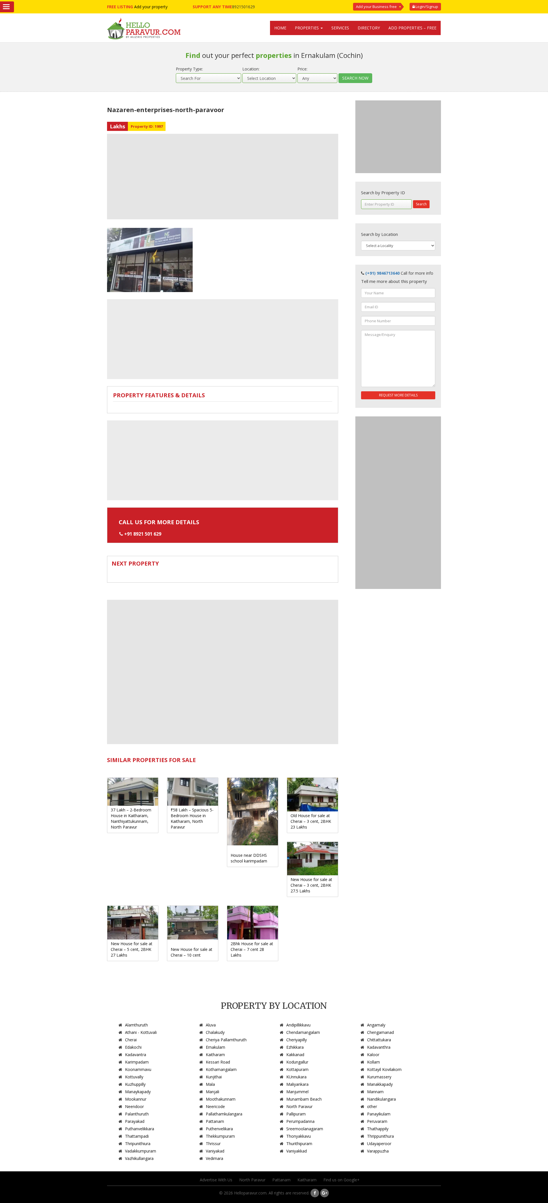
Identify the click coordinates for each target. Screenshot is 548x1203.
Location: (250, 69)
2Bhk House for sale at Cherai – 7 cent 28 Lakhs (252, 949)
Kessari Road (218, 1062)
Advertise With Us (216, 1179)
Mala (210, 1084)
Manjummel (297, 1091)
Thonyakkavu (298, 1136)
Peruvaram (377, 1121)
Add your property (151, 6)
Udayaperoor (379, 1143)
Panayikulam (378, 1114)
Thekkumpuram (220, 1136)
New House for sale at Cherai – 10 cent (191, 952)
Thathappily (377, 1128)
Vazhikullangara (139, 1158)
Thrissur (213, 1143)
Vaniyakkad (296, 1151)
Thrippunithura (380, 1136)
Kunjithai (214, 1077)
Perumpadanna (300, 1121)
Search (421, 204)
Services (340, 28)
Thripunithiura (137, 1143)
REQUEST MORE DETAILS (398, 395)
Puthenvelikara (219, 1128)
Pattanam (215, 1121)
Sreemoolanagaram (304, 1128)
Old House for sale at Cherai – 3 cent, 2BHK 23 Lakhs (311, 821)
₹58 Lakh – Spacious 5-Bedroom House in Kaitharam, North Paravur (192, 818)
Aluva (211, 1025)
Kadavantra (135, 1054)
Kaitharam (215, 1054)
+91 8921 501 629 (142, 534)
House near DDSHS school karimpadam (249, 858)
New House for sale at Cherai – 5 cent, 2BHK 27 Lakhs (131, 949)
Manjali (212, 1091)
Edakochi (133, 1047)
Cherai (131, 1039)
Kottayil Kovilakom (384, 1069)
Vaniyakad (215, 1151)
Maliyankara (297, 1084)
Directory (369, 28)
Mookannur (135, 1099)
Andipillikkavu (298, 1025)
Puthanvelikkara (139, 1128)
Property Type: (189, 69)
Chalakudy (215, 1032)
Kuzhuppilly (135, 1084)
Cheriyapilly (296, 1039)
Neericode (215, 1106)
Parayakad (134, 1121)
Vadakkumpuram (140, 1151)
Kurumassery (379, 1077)
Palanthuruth (137, 1114)
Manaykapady (138, 1091)
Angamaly (376, 1025)
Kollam (373, 1062)
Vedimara (214, 1158)
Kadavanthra (378, 1047)
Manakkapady (380, 1084)
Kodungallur (297, 1062)
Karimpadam (137, 1062)
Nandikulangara (381, 1099)
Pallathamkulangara (224, 1114)
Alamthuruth (136, 1025)
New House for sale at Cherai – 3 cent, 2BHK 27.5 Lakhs (311, 885)
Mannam (375, 1091)
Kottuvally (134, 1077)
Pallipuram (296, 1114)
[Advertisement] (222, 176)
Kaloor (373, 1054)
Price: (302, 69)
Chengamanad (380, 1032)
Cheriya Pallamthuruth (226, 1039)
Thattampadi (137, 1136)
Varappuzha (378, 1151)
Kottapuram (297, 1069)
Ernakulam (215, 1047)
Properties (307, 28)
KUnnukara (296, 1077)
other (372, 1106)
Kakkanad (295, 1054)
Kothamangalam (221, 1069)
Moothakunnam (220, 1099)
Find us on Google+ (341, 1179)
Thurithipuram (299, 1143)
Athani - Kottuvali (141, 1032)
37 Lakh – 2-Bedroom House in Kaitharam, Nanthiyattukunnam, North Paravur (131, 818)
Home (280, 28)
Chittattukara (379, 1039)
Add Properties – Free (412, 28)
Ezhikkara (295, 1047)
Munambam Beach (304, 1099)
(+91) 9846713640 (382, 273)
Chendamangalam (303, 1032)
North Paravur (299, 1106)
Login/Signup (426, 6)
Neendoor (134, 1106)
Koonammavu (138, 1069)
